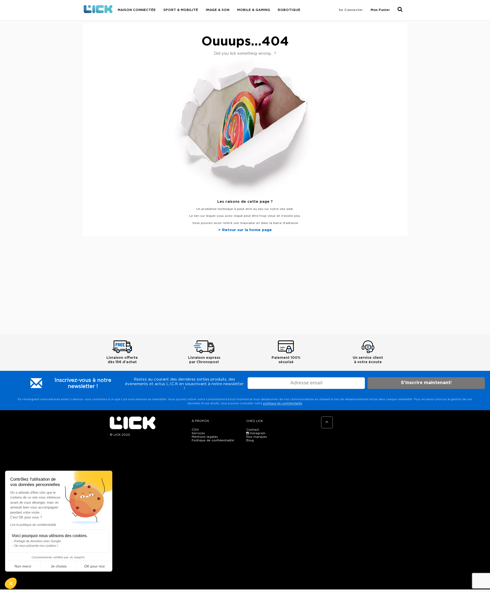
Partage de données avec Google (37, 541)
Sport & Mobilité (180, 10)
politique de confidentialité (282, 403)
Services (198, 433)
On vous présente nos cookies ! (36, 546)
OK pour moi (94, 566)
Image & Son (217, 10)
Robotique (289, 10)
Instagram (257, 433)
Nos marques (256, 436)
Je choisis (59, 566)
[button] (11, 583)
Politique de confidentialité (213, 440)
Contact (252, 429)
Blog (250, 440)
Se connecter (351, 10)
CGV (195, 429)
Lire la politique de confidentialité (33, 525)
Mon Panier (380, 10)
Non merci (23, 566)
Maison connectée (137, 10)
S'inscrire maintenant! (426, 383)
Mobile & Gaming (253, 10)
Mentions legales (205, 436)
